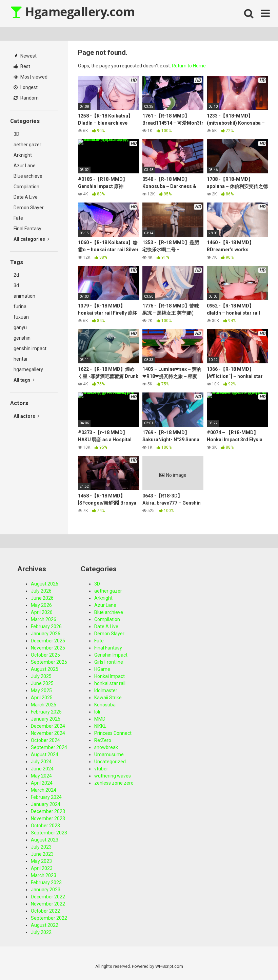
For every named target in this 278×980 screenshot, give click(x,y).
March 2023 (43, 875)
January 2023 (45, 889)
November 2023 (48, 818)
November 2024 (48, 733)
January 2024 (45, 804)
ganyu (20, 327)
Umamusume (109, 754)
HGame (102, 669)
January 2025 (45, 719)
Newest (28, 56)
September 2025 (49, 662)
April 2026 (42, 612)
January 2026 (45, 633)
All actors (25, 416)
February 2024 (46, 797)
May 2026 (41, 605)
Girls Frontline (108, 662)
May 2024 (41, 776)
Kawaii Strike (108, 697)
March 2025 (43, 704)
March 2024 (43, 790)
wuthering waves (112, 776)
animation (24, 296)
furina (20, 306)
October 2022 (45, 911)
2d (16, 275)
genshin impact (30, 348)
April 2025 (42, 697)
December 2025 (48, 640)
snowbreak (106, 747)
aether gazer (27, 144)
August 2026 (44, 584)
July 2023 (41, 847)
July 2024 (41, 761)
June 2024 (42, 768)
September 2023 (49, 832)
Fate (18, 218)
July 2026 (41, 591)
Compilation (26, 186)
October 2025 (45, 655)
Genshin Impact (110, 655)
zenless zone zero (114, 783)
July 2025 (41, 676)
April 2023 (42, 868)
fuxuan (21, 317)
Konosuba (105, 704)
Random (29, 98)
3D (16, 134)
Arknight (23, 155)
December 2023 (48, 811)
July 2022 (41, 932)
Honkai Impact (109, 676)
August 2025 (44, 669)
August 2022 (44, 925)
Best (24, 66)
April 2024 (42, 783)
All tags (23, 380)
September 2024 (49, 747)
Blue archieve (28, 176)
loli (97, 712)
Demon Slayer (29, 207)
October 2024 (45, 740)
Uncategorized (110, 761)
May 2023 (41, 861)
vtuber (101, 768)
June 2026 (42, 598)
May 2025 (41, 690)
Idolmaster (105, 690)
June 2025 (42, 683)
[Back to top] (255, 959)
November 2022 (48, 904)
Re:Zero (102, 740)
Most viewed (33, 77)
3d (16, 285)
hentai (20, 359)
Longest (28, 87)
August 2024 (44, 754)
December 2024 (48, 726)
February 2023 (46, 882)
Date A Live (26, 197)
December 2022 (48, 896)
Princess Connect (113, 733)
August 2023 (44, 840)
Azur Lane (25, 165)
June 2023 (42, 854)
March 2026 (43, 619)
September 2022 (49, 918)
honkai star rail (109, 683)
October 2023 (45, 825)
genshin (22, 338)
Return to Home (189, 65)
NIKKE (100, 726)
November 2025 (48, 648)
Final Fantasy (27, 228)
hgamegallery (28, 369)
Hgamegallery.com (78, 11)
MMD (99, 719)
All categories (30, 239)
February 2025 (46, 712)
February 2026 (46, 626)
